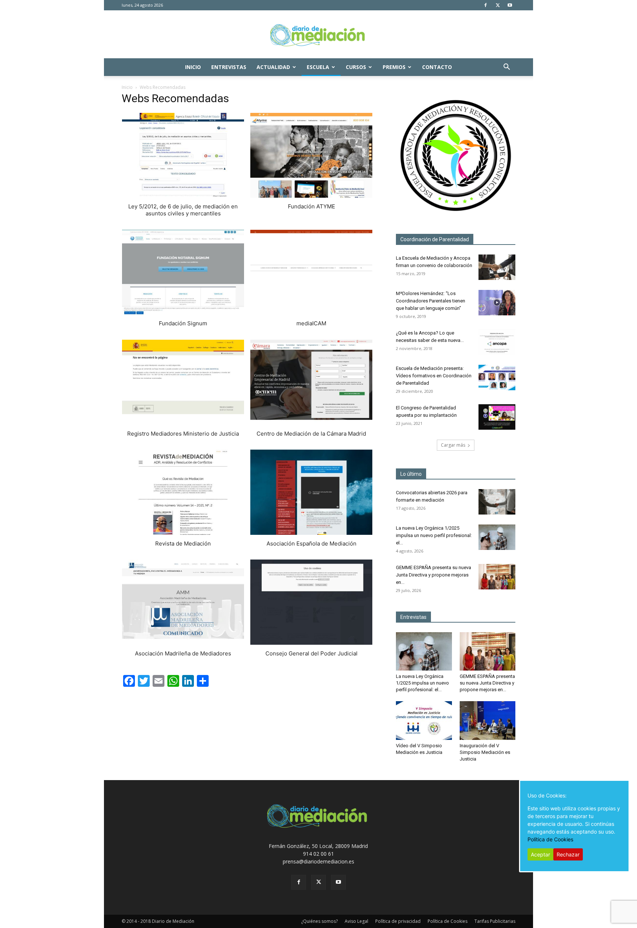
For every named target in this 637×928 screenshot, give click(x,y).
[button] (506, 67)
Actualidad (273, 66)
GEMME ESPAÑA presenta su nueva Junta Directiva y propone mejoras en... (433, 575)
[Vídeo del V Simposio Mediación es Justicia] (424, 720)
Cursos (356, 66)
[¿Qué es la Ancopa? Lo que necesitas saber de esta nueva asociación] (496, 342)
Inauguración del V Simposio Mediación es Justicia (485, 752)
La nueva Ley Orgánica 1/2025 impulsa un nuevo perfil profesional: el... (434, 535)
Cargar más (453, 445)
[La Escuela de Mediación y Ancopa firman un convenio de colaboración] (496, 267)
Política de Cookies (447, 921)
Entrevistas (228, 66)
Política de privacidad (398, 921)
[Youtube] (509, 5)
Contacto (437, 66)
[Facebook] (485, 5)
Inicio (193, 66)
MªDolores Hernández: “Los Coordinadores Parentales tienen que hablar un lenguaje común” (430, 301)
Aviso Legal (356, 921)
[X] (497, 5)
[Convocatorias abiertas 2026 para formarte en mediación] (496, 502)
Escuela (318, 66)
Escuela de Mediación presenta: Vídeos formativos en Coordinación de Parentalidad (433, 376)
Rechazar (568, 854)
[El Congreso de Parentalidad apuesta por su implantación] (496, 417)
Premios (394, 66)
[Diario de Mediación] (318, 34)
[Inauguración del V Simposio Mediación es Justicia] (488, 720)
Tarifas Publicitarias (494, 921)
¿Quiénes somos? (319, 921)
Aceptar (540, 854)
